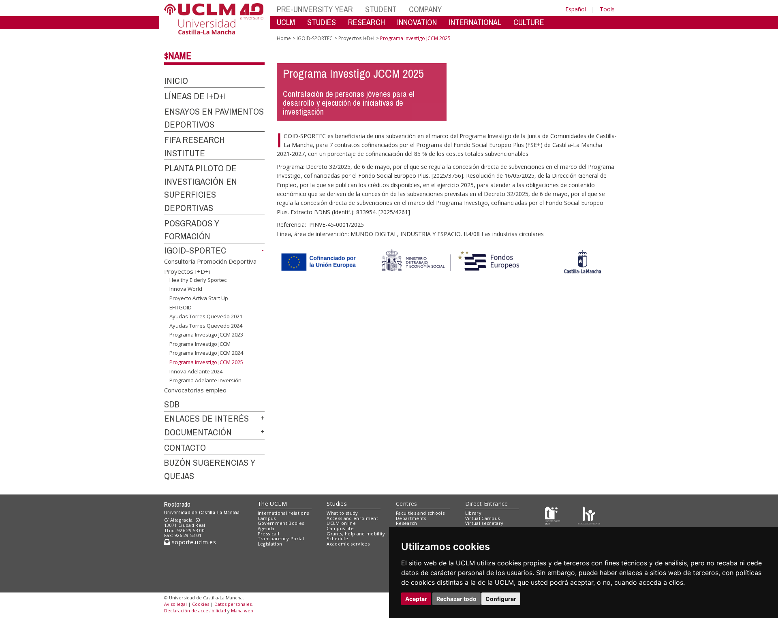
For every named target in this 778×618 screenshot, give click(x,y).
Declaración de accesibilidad (195, 610)
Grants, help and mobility (356, 534)
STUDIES (321, 22)
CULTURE (528, 22)
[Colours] (589, 514)
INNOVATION (417, 22)
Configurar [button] (500, 598)
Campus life (340, 528)
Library (473, 513)
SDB (172, 404)
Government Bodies (281, 523)
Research (406, 523)
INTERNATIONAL (475, 22)
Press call (268, 534)
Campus (267, 518)
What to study (342, 513)
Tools (607, 9)
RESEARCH (366, 22)
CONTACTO (185, 447)
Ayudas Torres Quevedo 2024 (205, 325)
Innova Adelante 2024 (195, 371)
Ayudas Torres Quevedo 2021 (205, 316)
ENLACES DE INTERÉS (206, 418)
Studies (337, 503)
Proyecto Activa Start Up (198, 298)
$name (177, 55)
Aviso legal (175, 604)
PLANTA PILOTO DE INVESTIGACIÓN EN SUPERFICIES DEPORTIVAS (200, 188)
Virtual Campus (482, 518)
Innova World (185, 288)
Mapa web (242, 610)
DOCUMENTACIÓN (198, 432)
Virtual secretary (484, 523)
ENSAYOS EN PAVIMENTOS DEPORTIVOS (214, 118)
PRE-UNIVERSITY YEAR (315, 9)
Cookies (200, 604)
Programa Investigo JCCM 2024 (206, 352)
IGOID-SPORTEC (195, 250)
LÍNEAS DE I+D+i (195, 96)
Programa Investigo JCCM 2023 (206, 334)
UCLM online (341, 523)
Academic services (348, 544)
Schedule (337, 538)
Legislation (270, 544)
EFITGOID (180, 307)
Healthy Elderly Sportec (198, 279)
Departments (411, 518)
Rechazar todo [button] (456, 598)
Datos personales (233, 604)
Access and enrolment (352, 518)
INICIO (176, 81)
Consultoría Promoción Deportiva (210, 261)
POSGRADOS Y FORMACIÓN (191, 230)
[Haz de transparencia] (552, 514)
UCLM (286, 22)
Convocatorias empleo (195, 390)
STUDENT (381, 9)
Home (284, 38)
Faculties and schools (420, 513)
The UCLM (272, 503)
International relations (283, 513)
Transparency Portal (281, 538)
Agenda (266, 528)
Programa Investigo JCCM (200, 343)
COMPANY (425, 9)
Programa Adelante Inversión (205, 380)
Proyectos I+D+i (187, 271)
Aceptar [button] (416, 598)
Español (575, 9)
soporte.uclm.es (193, 542)
